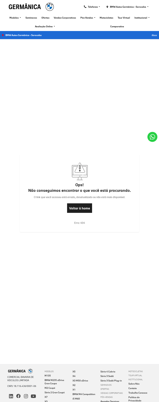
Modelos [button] (14, 17)
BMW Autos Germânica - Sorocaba (128, 6)
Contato (132, 388)
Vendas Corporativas (65, 17)
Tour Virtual (124, 17)
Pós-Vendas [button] (86, 17)
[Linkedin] (11, 396)
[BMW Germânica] (31, 6)
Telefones (93, 6)
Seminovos (31, 17)
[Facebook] (18, 396)
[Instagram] (26, 396)
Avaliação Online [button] (44, 26)
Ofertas (45, 17)
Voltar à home (79, 208)
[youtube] (33, 396)
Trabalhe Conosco (137, 392)
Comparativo (117, 26)
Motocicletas (106, 17)
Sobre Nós (133, 383)
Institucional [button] (141, 17)
